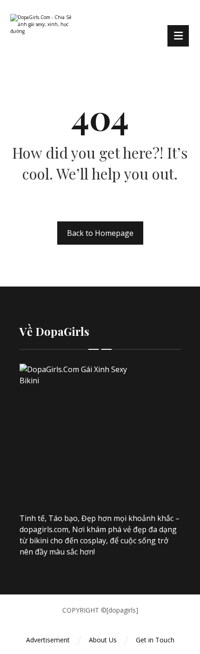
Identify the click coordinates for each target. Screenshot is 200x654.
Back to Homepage (100, 233)
